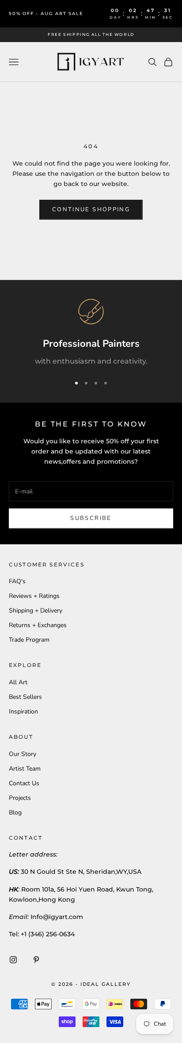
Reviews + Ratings (34, 596)
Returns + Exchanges (38, 625)
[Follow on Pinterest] (36, 959)
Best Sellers (25, 697)
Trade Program (29, 640)
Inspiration (23, 711)
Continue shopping (91, 209)
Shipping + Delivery (35, 610)
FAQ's (17, 581)
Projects (20, 798)
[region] (91, 333)
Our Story (22, 754)
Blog (15, 812)
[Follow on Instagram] (13, 959)
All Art (18, 682)
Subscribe (90, 518)
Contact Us (24, 783)
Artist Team (25, 768)
